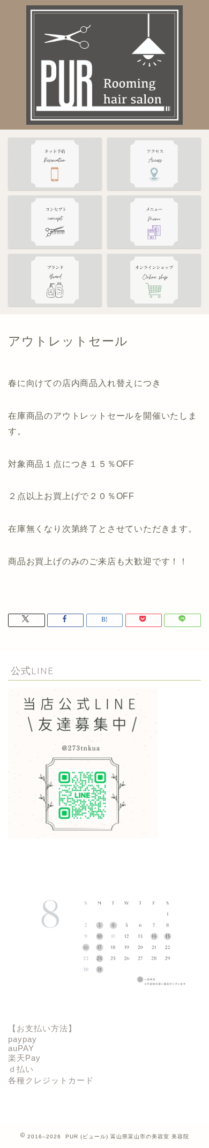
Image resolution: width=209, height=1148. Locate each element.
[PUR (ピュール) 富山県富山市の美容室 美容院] (104, 120)
